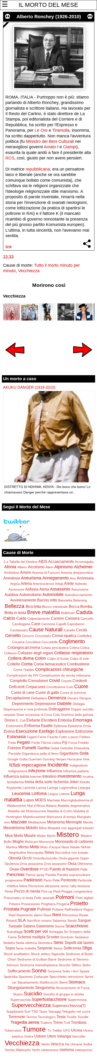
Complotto (18, 680)
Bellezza (14, 606)
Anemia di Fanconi (46, 572)
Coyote (66, 681)
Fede (12, 742)
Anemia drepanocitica (77, 572)
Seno (58, 942)
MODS (40, 800)
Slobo (86, 965)
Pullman (44, 909)
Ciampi (69, 146)
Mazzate (19, 822)
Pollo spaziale (44, 898)
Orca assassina (31, 864)
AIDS (42, 561)
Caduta (84, 612)
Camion (57, 618)
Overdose (29, 869)
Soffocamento (19, 971)
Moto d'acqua (50, 847)
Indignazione (17, 771)
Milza (43, 828)
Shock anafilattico (17, 954)
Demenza (57, 697)
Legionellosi (68, 787)
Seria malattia (26, 948)
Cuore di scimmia (73, 693)
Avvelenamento (23, 600)
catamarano (50, 1050)
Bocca (74, 606)
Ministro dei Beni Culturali (50, 141)
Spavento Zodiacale (33, 977)
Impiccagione (33, 765)
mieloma (67, 1049)
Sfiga (87, 948)
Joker (74, 782)
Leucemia (21, 793)
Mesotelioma (14, 827)
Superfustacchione (49, 999)
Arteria (26, 583)
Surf (27, 1011)
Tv (49, 1030)
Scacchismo (76, 926)
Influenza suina (16, 776)
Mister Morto (46, 836)
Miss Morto (14, 835)
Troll (67, 1022)
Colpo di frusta (58, 658)
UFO (66, 1030)
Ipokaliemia (15, 782)
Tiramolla (60, 130)
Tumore (34, 1029)
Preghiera (48, 904)
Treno (58, 1022)
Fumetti (29, 747)
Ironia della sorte (39, 782)
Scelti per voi (36, 931)
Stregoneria (45, 987)
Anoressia (85, 578)
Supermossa (77, 999)
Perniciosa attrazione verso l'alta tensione (59, 886)
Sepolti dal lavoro (79, 942)
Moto (34, 846)
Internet (35, 776)
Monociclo (46, 841)
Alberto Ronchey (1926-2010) (48, 16)
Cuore (81, 686)
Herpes (61, 759)
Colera (74, 648)
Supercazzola (20, 999)
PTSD (44, 869)
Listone (64, 794)
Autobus (11, 594)
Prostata (11, 909)
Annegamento (55, 578)
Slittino (76, 965)
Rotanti (11, 920)
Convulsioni (38, 680)
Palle (84, 869)
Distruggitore (59, 709)
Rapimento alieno (29, 915)
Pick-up (46, 891)
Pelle (56, 880)
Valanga (64, 1036)
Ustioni (40, 1036)
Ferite (35, 742)
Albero (22, 567)
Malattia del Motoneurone (27, 811)
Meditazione (37, 822)
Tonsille (83, 1017)
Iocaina (88, 776)
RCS (9, 158)
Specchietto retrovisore (66, 977)
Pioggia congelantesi (76, 891)
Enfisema (32, 725)
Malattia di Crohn (60, 811)
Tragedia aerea (25, 1022)
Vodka (87, 1044)
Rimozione (70, 915)
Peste (9, 891)
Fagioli (32, 737)
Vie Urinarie (73, 1044)
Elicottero (49, 720)
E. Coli (20, 720)
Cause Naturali (46, 629)
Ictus (14, 765)
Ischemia (61, 782)
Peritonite (69, 880)
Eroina (9, 731)
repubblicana (38, 169)
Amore (25, 572)
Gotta (23, 759)
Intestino (49, 776)
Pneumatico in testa (18, 898)
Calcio (9, 618)
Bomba (86, 606)
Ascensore (16, 589)
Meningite (74, 822)
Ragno (88, 909)
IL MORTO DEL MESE (48, 4)
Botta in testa (15, 612)
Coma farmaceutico (50, 664)
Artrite (69, 583)
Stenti (63, 982)
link (8, 246)
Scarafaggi (15, 932)
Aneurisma (31, 578)
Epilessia (60, 726)
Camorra (72, 618)
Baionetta (65, 600)
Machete (53, 800)
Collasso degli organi (35, 653)
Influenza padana (76, 771)
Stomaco (77, 982)
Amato (50, 146)
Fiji (64, 742)
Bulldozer (68, 613)
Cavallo (69, 630)
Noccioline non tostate (71, 852)
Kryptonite (14, 787)
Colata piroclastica (55, 648)
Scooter (52, 937)
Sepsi (10, 948)
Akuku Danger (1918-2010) (29, 387)
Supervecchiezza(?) (68, 1005)
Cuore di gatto (47, 692)
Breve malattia (43, 612)
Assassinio (60, 589)
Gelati (55, 748)
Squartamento (28, 982)
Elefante (33, 720)
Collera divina (21, 658)
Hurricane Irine (78, 759)
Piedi (57, 891)
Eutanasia (16, 736)
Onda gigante (69, 858)
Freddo (83, 742)
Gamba (43, 748)
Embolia (65, 720)
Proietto (79, 903)
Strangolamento (21, 987)
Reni (56, 914)
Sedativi (9, 943)
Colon (40, 658)
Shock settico (40, 954)
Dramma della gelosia (77, 715)
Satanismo (45, 926)
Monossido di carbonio (74, 841)
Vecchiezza (29, 270)
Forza (72, 742)
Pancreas (15, 874)
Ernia (87, 726)
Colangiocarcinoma (24, 647)
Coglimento (72, 641)
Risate (83, 915)
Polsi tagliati (84, 898)
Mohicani (31, 841)
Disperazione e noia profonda (26, 709)
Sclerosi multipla (31, 937)
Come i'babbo (23, 670)
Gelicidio (66, 748)
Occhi (27, 858)
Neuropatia (35, 852)
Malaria (51, 805)
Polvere (14, 904)
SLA (22, 920)
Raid (12, 915)
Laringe (52, 787)
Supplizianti (14, 1011)
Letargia (84, 787)
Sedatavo (82, 937)
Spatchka (11, 977)
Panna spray (35, 875)
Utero (51, 1036)
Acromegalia (84, 562)
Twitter (57, 1030)
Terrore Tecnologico (41, 1017)
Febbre (84, 737)
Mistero (68, 834)
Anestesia (11, 578)
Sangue (84, 920)
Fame (42, 737)
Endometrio (14, 726)
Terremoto (16, 1017)
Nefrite (86, 847)
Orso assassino (55, 864)
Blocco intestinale (55, 607)
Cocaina (18, 642)
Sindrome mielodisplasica (39, 965)
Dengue (85, 698)
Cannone (48, 624)
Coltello (13, 664)
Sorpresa (54, 971)
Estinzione (84, 731)
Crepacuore (35, 687)
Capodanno (76, 624)
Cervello (13, 635)
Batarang (80, 600)
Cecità (81, 630)
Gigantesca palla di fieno (40, 753)
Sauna (60, 926)
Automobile (53, 594)
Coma (26, 664)
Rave (47, 915)
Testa (61, 1017)
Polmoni (65, 897)
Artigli (59, 584)
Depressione (45, 703)
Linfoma (39, 793)
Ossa (72, 863)
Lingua (53, 794)
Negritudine (17, 852)
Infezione (36, 770)
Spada (84, 971)
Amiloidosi (11, 572)
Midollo (32, 827)
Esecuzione (27, 731)
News (49, 852)
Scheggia (56, 932)
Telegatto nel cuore (76, 1011)
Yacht (36, 1050)
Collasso (10, 653)
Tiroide (71, 1017)
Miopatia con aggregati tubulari (71, 828)
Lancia (41, 787)
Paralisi (50, 875)
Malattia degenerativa (74, 805)
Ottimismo (85, 864)
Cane (35, 624)
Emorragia (82, 720)
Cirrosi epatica (64, 635)
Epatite (47, 725)
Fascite (52, 737)
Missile (30, 835)
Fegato (23, 742)
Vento (45, 1044)
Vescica (57, 1044)
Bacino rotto (47, 600)
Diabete (64, 703)
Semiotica (45, 943)
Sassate (15, 926)
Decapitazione (18, 698)
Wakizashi (23, 1050)
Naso (65, 847)
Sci (66, 932)
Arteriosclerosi (43, 584)
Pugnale (28, 909)
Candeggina (21, 624)
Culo (69, 687)
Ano (73, 578)
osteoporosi (83, 1050)
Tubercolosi (12, 1030)
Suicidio (33, 994)
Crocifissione (55, 687)
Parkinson (33, 880)
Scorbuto (67, 937)
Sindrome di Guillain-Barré (37, 959)
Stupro (18, 994)
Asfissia (31, 589)
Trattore (46, 1022)
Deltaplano (39, 698)
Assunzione (80, 589)
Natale (75, 847)
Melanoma (56, 822)
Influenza (54, 771)
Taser (43, 1011)
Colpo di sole (79, 658)
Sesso (58, 948)
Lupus (29, 800)
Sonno (39, 971)
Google (13, 759)
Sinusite (64, 965)
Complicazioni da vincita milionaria (64, 675)
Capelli (61, 624)
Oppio (84, 858)
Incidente (58, 765)
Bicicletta (33, 606)
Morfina (11, 847)
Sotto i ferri (70, 971)
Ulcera (76, 1030)
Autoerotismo (30, 594)
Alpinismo (63, 566)
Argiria (15, 584)
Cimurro (28, 636)
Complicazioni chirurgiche (59, 669)
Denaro (72, 698)
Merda (88, 822)
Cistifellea (84, 636)
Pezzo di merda (27, 891)
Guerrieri (35, 759)
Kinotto (85, 782)
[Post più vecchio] (82, 360)
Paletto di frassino (64, 869)
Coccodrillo (49, 642)
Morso (23, 847)
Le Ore (41, 130)
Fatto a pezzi (68, 737)
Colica (84, 648)
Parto (48, 880)
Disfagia (79, 704)
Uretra (28, 1036)
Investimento (69, 776)
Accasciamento (61, 561)
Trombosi (78, 1022)
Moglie (18, 841)
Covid (54, 680)
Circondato (43, 636)
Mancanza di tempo (61, 817)
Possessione (30, 904)
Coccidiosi (32, 642)
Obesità (14, 858)
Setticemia (72, 948)
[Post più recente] (15, 360)
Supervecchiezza (31, 1005)
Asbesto (81, 584)
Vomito (10, 1050)
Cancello (87, 618)
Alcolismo (36, 567)
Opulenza (11, 864)
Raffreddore (73, 909)
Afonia (10, 566)
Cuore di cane (23, 692)
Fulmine (14, 748)
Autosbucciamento (78, 595)
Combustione (78, 664)
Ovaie (14, 869)
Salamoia (59, 920)
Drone (9, 720)
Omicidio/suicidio (45, 858)
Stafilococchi (49, 982)
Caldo (21, 618)
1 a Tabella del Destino (20, 562)
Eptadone (75, 726)
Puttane (58, 909)
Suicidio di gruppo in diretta (63, 994)
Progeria (63, 904)
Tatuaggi (54, 1011)
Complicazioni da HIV (22, 675)
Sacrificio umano (39, 920)
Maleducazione (34, 817)
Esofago (46, 731)
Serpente (45, 948)
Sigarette (58, 954)
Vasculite (78, 1036)
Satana (29, 926)
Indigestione (79, 765)
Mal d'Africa (36, 805)
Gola (84, 753)
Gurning (49, 759)
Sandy (72, 920)
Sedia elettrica (26, 943)
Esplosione (65, 731)
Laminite (29, 787)
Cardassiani (19, 630)
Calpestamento (38, 618)
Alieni (49, 567)
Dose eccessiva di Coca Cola (38, 715)
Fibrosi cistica (51, 742)
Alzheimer (83, 566)
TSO (34, 1011)
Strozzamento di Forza (72, 988)
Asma (44, 589)
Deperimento (23, 703)
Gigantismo (69, 753)
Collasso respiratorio (73, 652)
